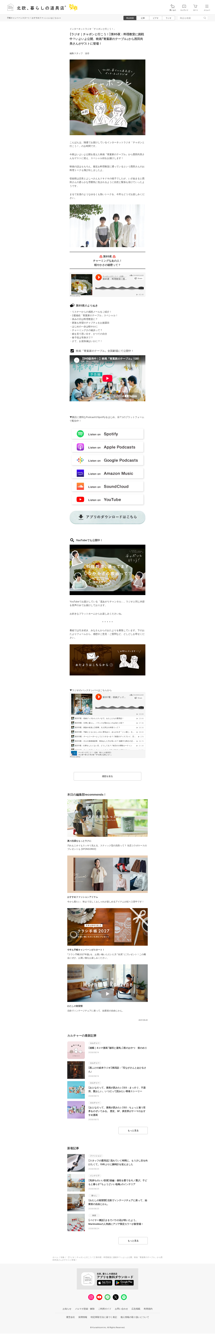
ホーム (55, 1257)
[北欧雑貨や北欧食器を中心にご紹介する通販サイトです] (41, 7)
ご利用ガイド (104, 1308)
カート (195, 10)
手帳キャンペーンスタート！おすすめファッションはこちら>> (34, 18)
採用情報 (82, 1317)
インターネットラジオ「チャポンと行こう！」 (93, 28)
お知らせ (67, 1308)
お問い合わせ (121, 1308)
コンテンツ (184, 10)
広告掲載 (135, 1308)
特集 (62, 1257)
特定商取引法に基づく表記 (104, 1317)
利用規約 (148, 1308)
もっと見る (133, 1130)
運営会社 (70, 1317)
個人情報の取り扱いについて (135, 1317)
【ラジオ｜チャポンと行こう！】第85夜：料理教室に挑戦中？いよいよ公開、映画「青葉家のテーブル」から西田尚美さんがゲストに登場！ (107, 38)
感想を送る (107, 776)
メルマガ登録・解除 (85, 1308)
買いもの (173, 10)
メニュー (207, 10)
